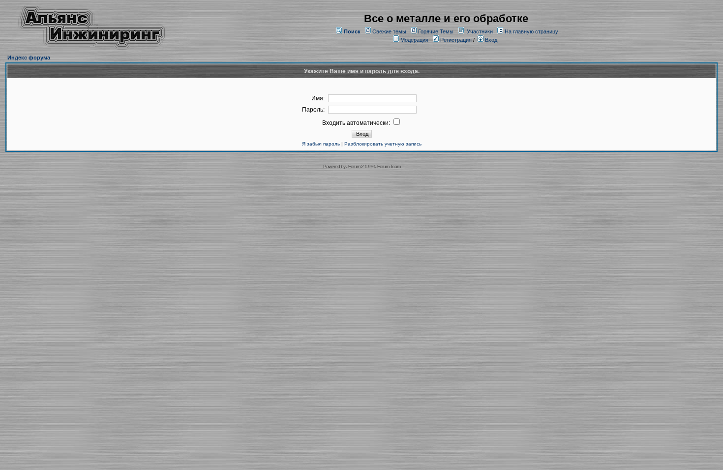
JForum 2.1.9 (358, 166)
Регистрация (455, 40)
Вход (490, 40)
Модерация (414, 40)
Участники (480, 31)
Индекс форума (28, 57)
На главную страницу (531, 31)
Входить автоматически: (357, 122)
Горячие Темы (435, 31)
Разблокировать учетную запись (383, 144)
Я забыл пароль (321, 144)
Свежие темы (389, 31)
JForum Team (387, 166)
